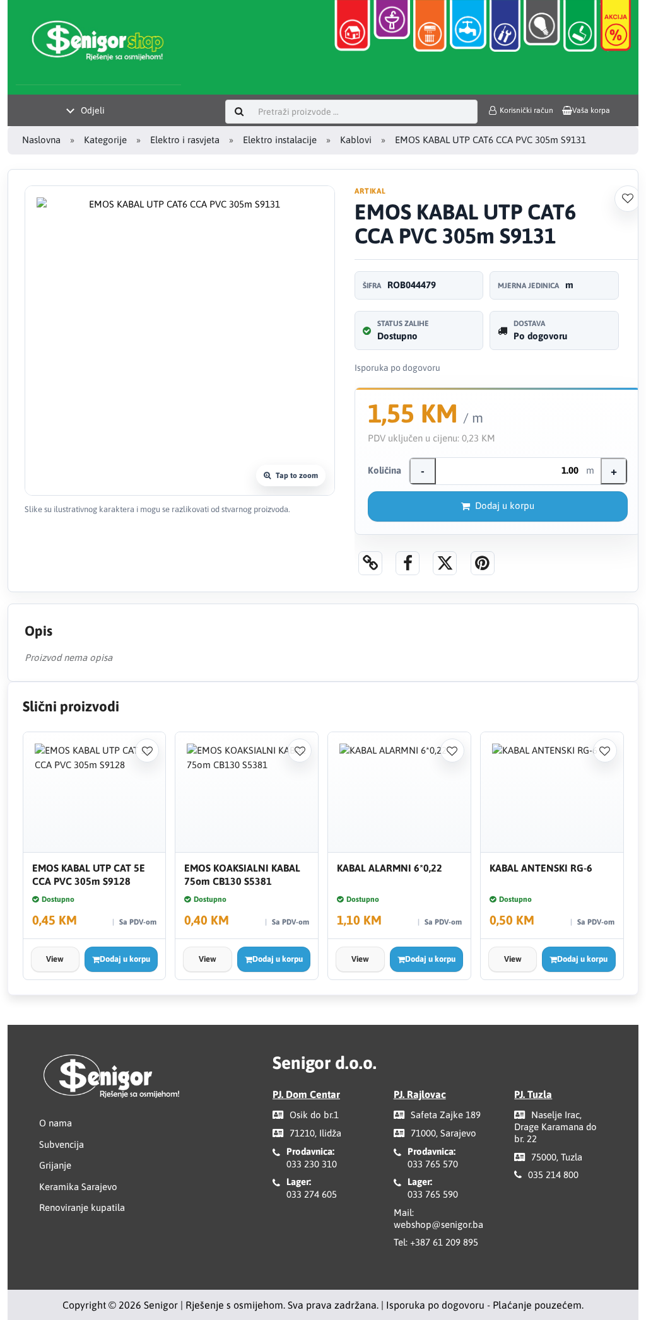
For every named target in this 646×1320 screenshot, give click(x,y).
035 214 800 (553, 1174)
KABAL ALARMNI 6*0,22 (389, 867)
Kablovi (356, 139)
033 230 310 (311, 1164)
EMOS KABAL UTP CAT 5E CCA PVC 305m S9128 (88, 874)
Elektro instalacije (280, 139)
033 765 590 (433, 1194)
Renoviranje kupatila (82, 1207)
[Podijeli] (408, 563)
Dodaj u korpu (504, 505)
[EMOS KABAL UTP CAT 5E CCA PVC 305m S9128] (94, 792)
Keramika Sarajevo (78, 1186)
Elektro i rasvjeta (185, 139)
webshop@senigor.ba (438, 1224)
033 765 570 (433, 1164)
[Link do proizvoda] (370, 563)
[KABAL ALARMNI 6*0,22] (399, 792)
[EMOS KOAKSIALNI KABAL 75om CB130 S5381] (246, 792)
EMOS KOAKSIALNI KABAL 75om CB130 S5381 (242, 874)
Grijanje (55, 1165)
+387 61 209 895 (444, 1242)
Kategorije (105, 139)
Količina (384, 470)
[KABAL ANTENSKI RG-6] (552, 792)
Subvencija (61, 1144)
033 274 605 (311, 1194)
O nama (55, 1123)
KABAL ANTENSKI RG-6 (541, 867)
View (55, 959)
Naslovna (41, 139)
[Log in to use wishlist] (627, 198)
